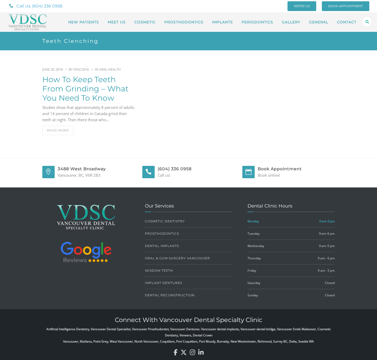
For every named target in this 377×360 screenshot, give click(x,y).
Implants (222, 22)
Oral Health (110, 69)
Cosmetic (145, 22)
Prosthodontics (183, 22)
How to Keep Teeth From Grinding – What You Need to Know (85, 89)
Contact (346, 22)
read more (58, 130)
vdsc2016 (81, 69)
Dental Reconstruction (170, 295)
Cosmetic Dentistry (165, 221)
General (318, 22)
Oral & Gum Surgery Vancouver (177, 258)
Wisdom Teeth (159, 270)
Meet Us (117, 22)
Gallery (291, 22)
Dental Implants (162, 246)
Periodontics (257, 22)
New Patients (83, 22)
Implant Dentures (163, 283)
